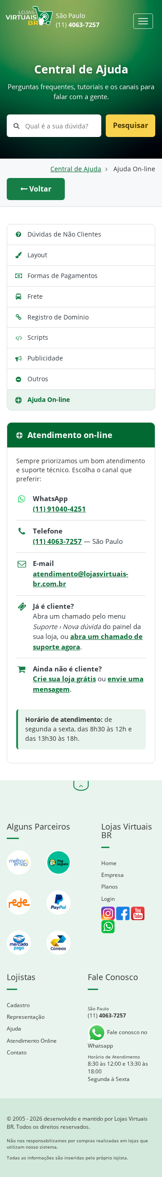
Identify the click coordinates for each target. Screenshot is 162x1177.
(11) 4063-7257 (57, 541)
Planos (109, 886)
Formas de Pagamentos (62, 275)
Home (109, 863)
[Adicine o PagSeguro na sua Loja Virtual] (58, 879)
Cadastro (18, 1005)
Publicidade (45, 358)
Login (108, 899)
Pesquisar (130, 125)
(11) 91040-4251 (59, 509)
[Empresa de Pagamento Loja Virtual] (58, 919)
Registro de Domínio (58, 317)
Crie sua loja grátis (64, 679)
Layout (37, 255)
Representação (26, 1017)
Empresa (112, 875)
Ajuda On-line (48, 399)
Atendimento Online (32, 1041)
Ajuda (14, 1028)
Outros (37, 378)
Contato (17, 1052)
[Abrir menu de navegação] (143, 21)
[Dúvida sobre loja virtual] (108, 926)
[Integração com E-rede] (20, 919)
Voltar (39, 189)
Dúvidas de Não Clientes (64, 234)
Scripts (37, 337)
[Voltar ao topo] (81, 786)
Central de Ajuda (75, 169)
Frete (35, 296)
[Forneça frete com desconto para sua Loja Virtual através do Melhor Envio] (20, 879)
